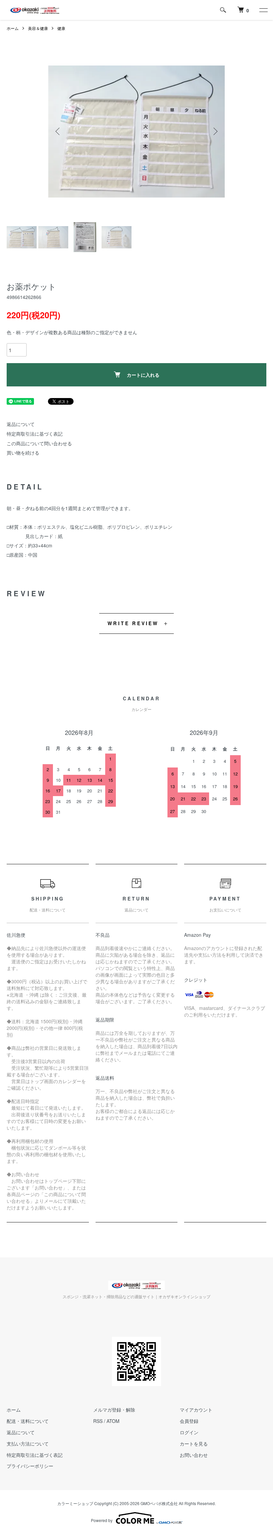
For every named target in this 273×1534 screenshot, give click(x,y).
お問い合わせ (194, 1455)
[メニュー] (263, 10)
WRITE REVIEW (133, 623)
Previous (58, 131)
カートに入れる (143, 374)
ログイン (189, 1432)
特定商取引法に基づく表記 (35, 433)
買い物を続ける (23, 452)
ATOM (113, 1421)
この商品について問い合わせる (39, 443)
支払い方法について (28, 1443)
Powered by (102, 1520)
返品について (21, 424)
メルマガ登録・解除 (114, 1409)
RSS (98, 1421)
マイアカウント (196, 1409)
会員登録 (189, 1421)
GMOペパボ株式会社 (159, 1503)
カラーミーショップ (75, 1503)
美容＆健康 (38, 28)
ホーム (13, 28)
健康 (61, 28)
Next (215, 131)
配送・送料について (28, 1421)
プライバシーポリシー (30, 1466)
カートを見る (194, 1443)
